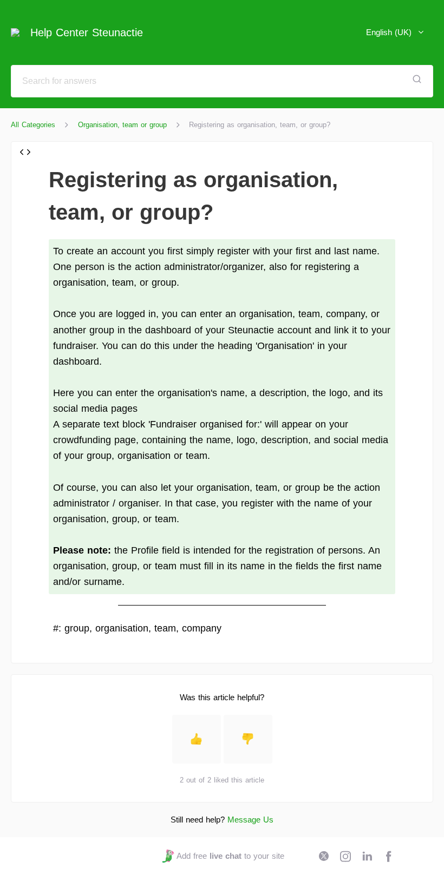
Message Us (250, 819)
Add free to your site (230, 855)
